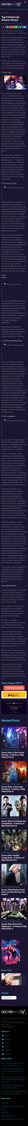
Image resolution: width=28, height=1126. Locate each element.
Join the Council (14, 712)
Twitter (6, 1043)
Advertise (4, 1018)
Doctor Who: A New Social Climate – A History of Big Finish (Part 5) (12, 754)
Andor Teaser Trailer (7, 1116)
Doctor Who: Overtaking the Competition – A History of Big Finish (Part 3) (13, 823)
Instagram (7, 1050)
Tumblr (6, 1046)
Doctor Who (5, 23)
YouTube (7, 1054)
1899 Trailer (5, 1112)
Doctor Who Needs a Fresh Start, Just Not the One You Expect (13, 891)
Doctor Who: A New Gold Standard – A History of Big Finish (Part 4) (13, 789)
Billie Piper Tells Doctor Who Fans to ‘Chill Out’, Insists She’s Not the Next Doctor (12, 1071)
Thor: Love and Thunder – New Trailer (12, 1119)
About (7, 1020)
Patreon (7, 1035)
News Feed (7, 1059)
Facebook (7, 1039)
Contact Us (11, 1018)
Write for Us (18, 1018)
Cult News (7, 1098)
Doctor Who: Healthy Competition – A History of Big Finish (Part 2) (12, 857)
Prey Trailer (4, 1103)
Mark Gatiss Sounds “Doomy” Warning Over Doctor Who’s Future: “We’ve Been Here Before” (13, 1079)
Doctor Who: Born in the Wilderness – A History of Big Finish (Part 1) (14, 926)
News (20, 23)
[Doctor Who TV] (11, 6)
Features (14, 23)
